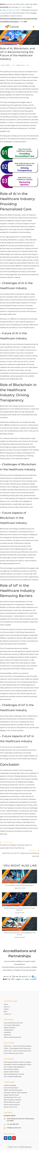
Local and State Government (13, 1023)
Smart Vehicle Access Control (13, 1053)
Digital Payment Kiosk (11, 1095)
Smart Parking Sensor (11, 1088)
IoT (28, 65)
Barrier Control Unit (10, 1107)
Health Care (20, 65)
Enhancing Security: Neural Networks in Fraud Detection (19, 909)
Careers (6, 1009)
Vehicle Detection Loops (12, 1102)
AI (13, 65)
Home (6, 1004)
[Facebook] (5, 1138)
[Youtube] (14, 1138)
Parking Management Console (14, 1074)
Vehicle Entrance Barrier (12, 1104)
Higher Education (9, 1027)
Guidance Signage (10, 1085)
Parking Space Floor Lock (12, 1097)
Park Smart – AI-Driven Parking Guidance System (18, 1046)
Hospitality (7, 1032)
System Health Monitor (11, 1072)
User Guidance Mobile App (12, 1076)
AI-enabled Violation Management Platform (18, 1064)
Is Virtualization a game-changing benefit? (19, 885)
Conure (14, 1147)
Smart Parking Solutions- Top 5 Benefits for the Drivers (19, 933)
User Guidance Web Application (14, 1067)
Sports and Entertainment (12, 1037)
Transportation (9, 1030)
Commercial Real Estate (12, 1025)
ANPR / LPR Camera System (13, 1090)
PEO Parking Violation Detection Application (18, 1062)
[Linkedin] (10, 1138)
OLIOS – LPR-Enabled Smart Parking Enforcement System (18, 1048)
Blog (5, 1011)
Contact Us (7, 1014)
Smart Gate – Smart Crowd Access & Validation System (18, 1051)
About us (7, 1007)
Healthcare (7, 1035)
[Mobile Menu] (33, 27)
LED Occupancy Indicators (12, 1100)
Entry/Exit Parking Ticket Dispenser (15, 1092)
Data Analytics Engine (11, 1069)
